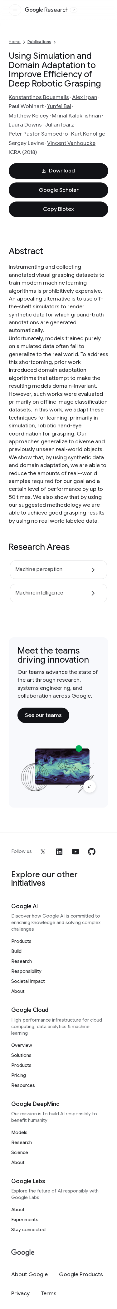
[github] (91, 851)
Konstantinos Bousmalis (39, 97)
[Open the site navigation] (15, 10)
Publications (39, 41)
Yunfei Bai (59, 106)
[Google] (23, 1252)
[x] (43, 851)
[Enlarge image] (89, 786)
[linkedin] (59, 851)
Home (15, 41)
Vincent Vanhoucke (71, 143)
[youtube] (75, 851)
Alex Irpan (84, 97)
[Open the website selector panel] (73, 9)
